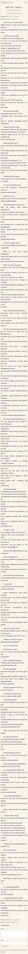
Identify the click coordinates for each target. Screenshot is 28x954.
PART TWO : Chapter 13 (12, 16)
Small (13, 13)
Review (2, 928)
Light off (8, 13)
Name (2, 940)
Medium (16, 13)
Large (21, 13)
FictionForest (7, 2)
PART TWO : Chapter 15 (10, 19)
